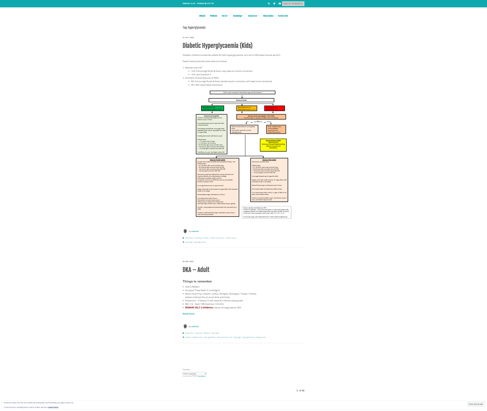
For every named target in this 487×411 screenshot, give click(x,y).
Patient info (283, 16)
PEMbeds (213, 16)
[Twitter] (274, 3)
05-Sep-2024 (188, 261)
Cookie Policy (53, 407)
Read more (188, 313)
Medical (207, 333)
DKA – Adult (196, 269)
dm (231, 337)
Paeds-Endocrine (217, 238)
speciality (215, 333)
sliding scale (261, 337)
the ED (224, 16)
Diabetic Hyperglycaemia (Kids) (218, 45)
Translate (201, 376)
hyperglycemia (200, 242)
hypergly (188, 242)
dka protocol (223, 337)
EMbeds (202, 16)
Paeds (206, 238)
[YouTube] (279, 3)
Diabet (188, 337)
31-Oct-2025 (188, 37)
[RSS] (270, 3)
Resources (252, 16)
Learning (198, 238)
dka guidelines (210, 337)
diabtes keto (198, 337)
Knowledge (237, 16)
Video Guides (268, 16)
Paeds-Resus (231, 238)
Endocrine (189, 238)
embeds (195, 231)
